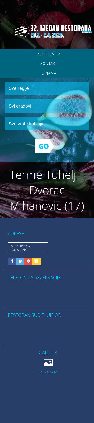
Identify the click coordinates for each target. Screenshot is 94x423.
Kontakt (48, 63)
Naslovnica (48, 54)
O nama (49, 73)
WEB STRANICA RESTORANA (20, 248)
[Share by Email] (36, 262)
